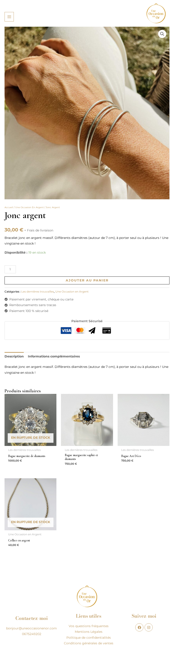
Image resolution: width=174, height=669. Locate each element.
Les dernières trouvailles (37, 291)
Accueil (9, 207)
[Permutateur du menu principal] (9, 16)
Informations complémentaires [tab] (54, 356)
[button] (162, 34)
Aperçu (30, 442)
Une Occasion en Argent (29, 207)
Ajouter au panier (87, 280)
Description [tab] (14, 356)
